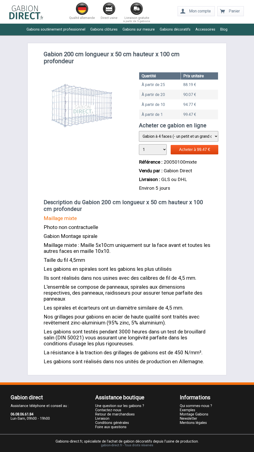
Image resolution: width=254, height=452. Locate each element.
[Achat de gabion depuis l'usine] (26, 19)
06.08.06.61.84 (22, 414)
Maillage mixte (60, 218)
